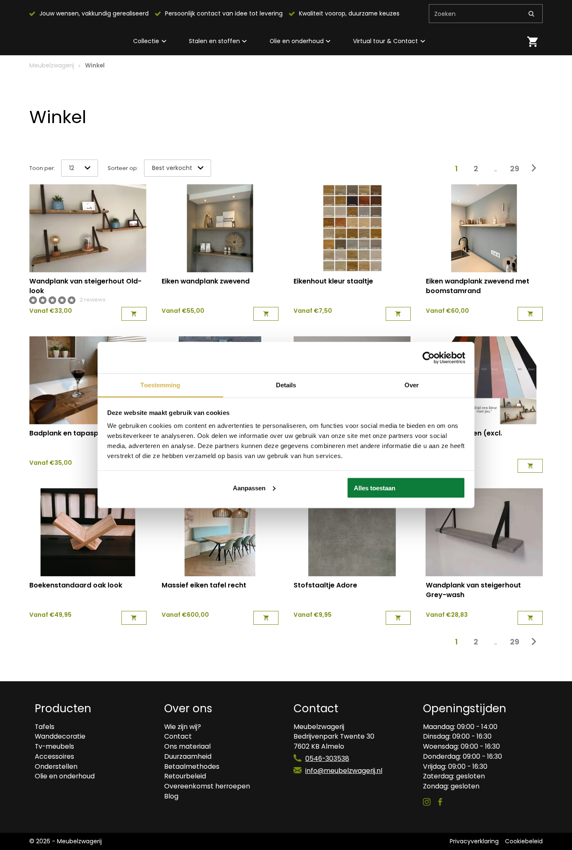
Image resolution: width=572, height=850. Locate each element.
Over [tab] (412, 385)
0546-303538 (327, 758)
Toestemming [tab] (160, 385)
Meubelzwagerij (51, 65)
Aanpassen (249, 487)
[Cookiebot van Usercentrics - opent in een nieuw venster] (428, 357)
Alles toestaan (374, 487)
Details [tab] (286, 385)
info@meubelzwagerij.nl (343, 770)
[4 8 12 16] (79, 168)
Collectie (146, 41)
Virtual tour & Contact (385, 41)
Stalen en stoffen (214, 41)
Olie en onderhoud (297, 41)
